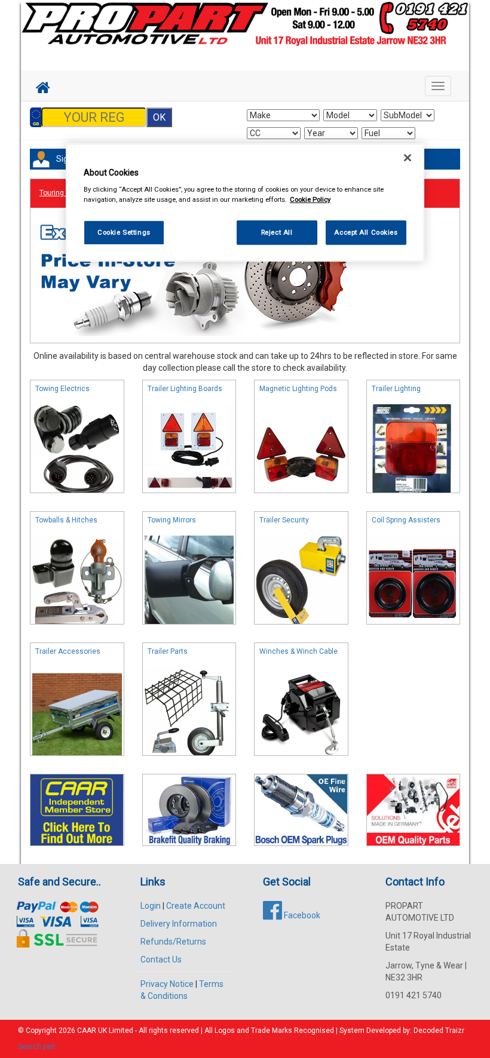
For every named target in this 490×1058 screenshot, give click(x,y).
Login (150, 906)
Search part (37, 1046)
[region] (245, 202)
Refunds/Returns (173, 941)
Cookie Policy (310, 200)
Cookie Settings (124, 232)
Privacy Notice (167, 984)
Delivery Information (178, 923)
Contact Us (161, 959)
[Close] (407, 157)
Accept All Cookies (365, 232)
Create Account (195, 906)
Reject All (277, 232)
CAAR (86, 1030)
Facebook (301, 915)
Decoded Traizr (439, 1030)
